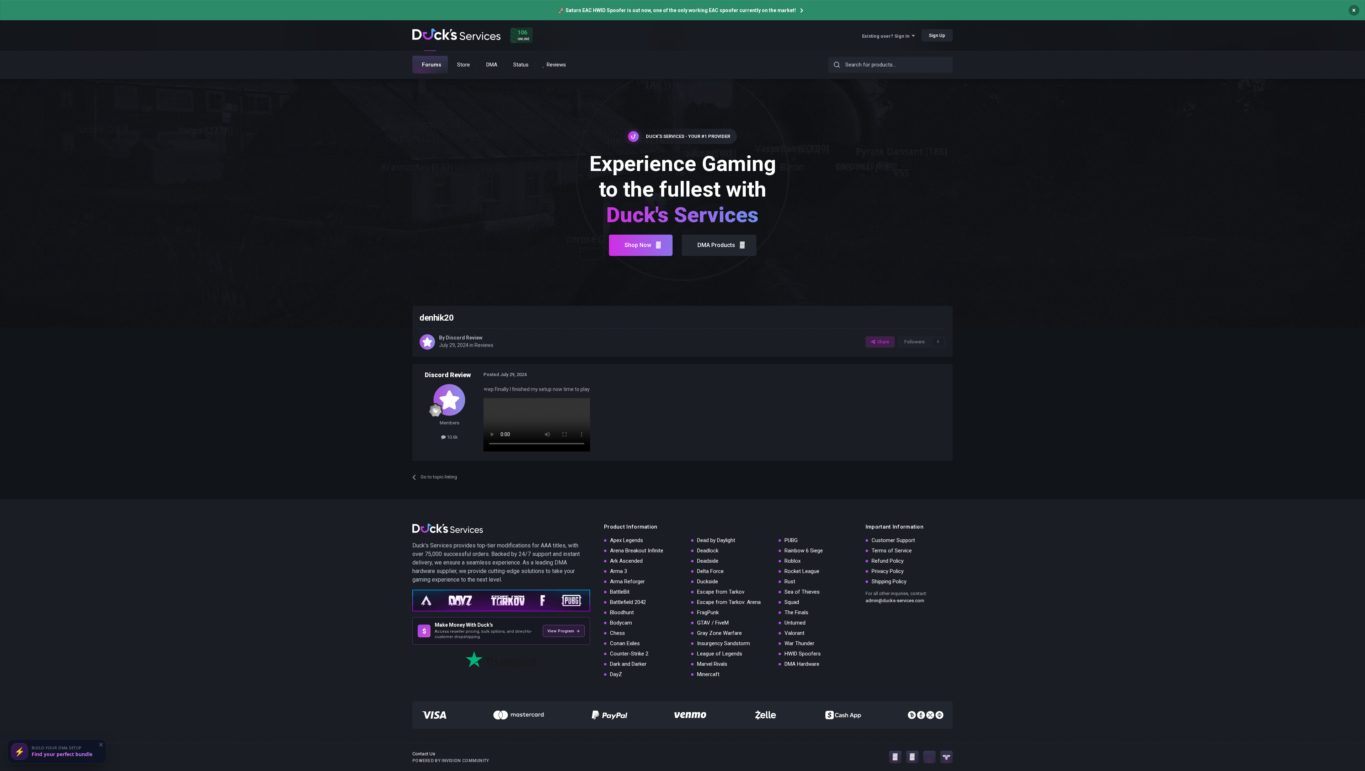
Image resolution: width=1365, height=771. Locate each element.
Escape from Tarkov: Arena (729, 602)
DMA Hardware (802, 664)
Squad (792, 602)
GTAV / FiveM (713, 623)
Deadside (707, 561)
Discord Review (464, 338)
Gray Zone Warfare (719, 633)
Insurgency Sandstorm (723, 643)
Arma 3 (618, 571)
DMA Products (716, 245)
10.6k (452, 437)
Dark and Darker (628, 664)
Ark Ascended (626, 561)
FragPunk (708, 612)
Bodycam (621, 623)
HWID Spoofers (803, 653)
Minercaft (708, 674)
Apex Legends (626, 540)
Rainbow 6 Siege (804, 550)
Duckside (707, 581)
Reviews (484, 345)
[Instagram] (895, 757)
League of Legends (719, 653)
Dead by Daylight (716, 540)
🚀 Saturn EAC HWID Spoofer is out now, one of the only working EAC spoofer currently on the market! (677, 10)
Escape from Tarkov (720, 592)
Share (882, 341)
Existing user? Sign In (887, 36)
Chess (617, 633)
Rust (790, 581)
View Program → (563, 631)
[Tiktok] (929, 757)
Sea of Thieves (802, 592)
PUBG (791, 540)
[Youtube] (912, 757)
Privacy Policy (888, 571)
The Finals (796, 612)
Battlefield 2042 (628, 602)
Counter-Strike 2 (629, 653)
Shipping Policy (889, 581)
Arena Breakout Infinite (636, 550)
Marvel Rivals (712, 664)
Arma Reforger (627, 581)
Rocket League (802, 571)
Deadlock (707, 550)
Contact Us (423, 753)
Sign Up (937, 35)
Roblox (793, 561)
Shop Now (638, 245)
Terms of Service (892, 550)
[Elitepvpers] (946, 757)
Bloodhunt (622, 612)
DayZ (616, 674)
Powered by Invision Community (450, 760)
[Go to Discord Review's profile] (427, 342)
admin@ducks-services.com (895, 600)
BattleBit (620, 592)
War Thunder (799, 643)
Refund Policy (888, 561)
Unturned (795, 623)
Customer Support (893, 540)
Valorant (794, 633)
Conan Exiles (625, 643)
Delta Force (710, 571)
